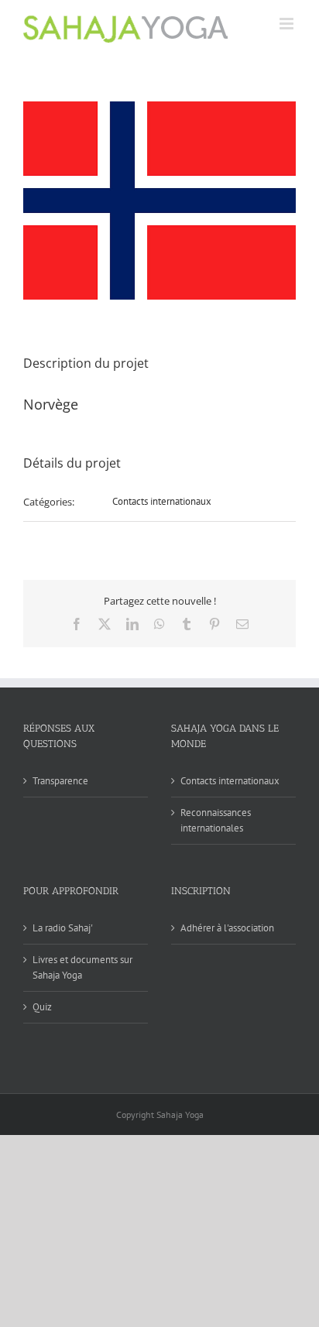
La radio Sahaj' (63, 927)
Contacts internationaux (161, 501)
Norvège (50, 404)
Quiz (42, 1006)
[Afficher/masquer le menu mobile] (288, 23)
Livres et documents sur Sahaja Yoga (82, 967)
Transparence (60, 780)
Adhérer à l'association (227, 927)
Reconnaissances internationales (215, 820)
